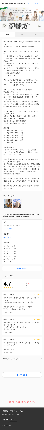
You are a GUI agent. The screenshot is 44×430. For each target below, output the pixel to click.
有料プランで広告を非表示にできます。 (22, 402)
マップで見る (8, 228)
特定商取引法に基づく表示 (11, 414)
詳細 (7, 34)
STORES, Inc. (6, 426)
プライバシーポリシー (17, 411)
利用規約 (5, 411)
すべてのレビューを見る (11, 359)
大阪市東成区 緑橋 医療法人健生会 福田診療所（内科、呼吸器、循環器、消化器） (14, 3)
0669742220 (8, 237)
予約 (22, 34)
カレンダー (37, 34)
